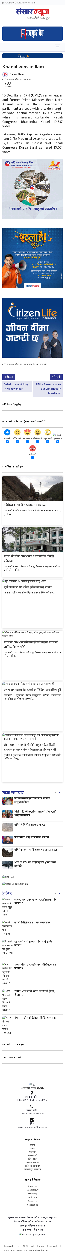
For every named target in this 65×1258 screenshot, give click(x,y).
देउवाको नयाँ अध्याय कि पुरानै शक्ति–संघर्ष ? (34, 943)
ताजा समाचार (13, 793)
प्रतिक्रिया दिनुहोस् (11, 404)
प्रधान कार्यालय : (32, 1097)
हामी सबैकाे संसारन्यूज (38, 18)
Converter (32, 1201)
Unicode (32, 1197)
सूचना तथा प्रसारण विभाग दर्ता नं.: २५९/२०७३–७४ (32, 1217)
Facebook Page (13, 1044)
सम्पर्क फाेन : (32, 1110)
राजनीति (32, 1152)
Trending (32, 1193)
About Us (32, 1186)
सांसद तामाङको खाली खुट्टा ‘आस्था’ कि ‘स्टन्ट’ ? (35, 901)
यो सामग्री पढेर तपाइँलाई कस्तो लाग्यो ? (24, 421)
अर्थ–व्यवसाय (32, 1162)
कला (32, 1145)
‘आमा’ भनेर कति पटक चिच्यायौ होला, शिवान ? (34, 993)
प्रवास (32, 1148)
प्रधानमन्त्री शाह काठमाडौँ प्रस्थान (31, 837)
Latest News (32, 1190)
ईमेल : (32, 1124)
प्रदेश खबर (32, 1159)
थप (55, 792)
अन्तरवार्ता (32, 1155)
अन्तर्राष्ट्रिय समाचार (32, 1169)
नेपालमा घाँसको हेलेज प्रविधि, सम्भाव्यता (35, 1018)
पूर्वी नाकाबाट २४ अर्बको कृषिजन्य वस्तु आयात (28, 587)
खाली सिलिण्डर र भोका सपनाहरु (32, 922)
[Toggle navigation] (57, 47)
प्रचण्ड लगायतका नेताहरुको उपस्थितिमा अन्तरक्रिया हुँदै (32, 690)
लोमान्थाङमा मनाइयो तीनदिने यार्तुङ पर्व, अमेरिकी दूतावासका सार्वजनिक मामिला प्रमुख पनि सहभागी (30, 747)
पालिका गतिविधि (32, 1166)
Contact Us (32, 1205)
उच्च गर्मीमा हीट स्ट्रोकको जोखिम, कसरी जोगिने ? (35, 966)
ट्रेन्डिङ (7, 894)
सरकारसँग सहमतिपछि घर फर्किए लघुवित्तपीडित (32, 800)
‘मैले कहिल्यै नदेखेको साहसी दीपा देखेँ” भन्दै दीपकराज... (35, 813)
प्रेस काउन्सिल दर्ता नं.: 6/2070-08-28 (32, 1221)
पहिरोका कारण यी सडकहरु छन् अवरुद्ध (25, 505)
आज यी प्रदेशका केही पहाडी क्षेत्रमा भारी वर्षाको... (35, 864)
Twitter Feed (11, 1058)
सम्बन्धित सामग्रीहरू (13, 467)
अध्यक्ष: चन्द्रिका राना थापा (32, 1226)
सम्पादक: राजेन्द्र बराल (32, 1230)
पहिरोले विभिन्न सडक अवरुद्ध (29, 824)
